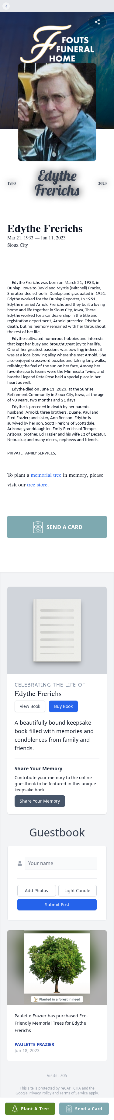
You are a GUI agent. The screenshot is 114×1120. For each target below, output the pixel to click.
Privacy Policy (40, 1093)
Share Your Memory (40, 801)
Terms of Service (74, 1093)
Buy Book (63, 706)
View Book (30, 706)
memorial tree (46, 474)
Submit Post (57, 904)
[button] (57, 967)
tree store (37, 484)
